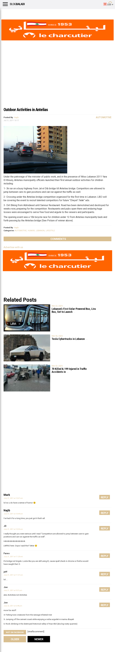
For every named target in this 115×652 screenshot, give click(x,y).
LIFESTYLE (50, 230)
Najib (16, 117)
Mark (7, 494)
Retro (30, 12)
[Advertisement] (57, 83)
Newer (38, 639)
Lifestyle (6, 12)
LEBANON (40, 230)
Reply (104, 497)
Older (15, 639)
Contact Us (79, 12)
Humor (19, 12)
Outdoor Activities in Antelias (26, 109)
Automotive (103, 117)
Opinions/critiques (58, 12)
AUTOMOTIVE (21, 230)
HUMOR (31, 230)
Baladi (40, 12)
